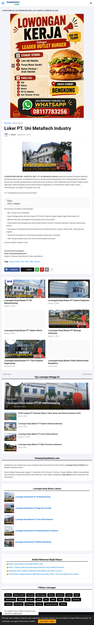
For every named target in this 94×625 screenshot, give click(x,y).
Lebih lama (87, 374)
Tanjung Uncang (51, 604)
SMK (31, 261)
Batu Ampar (41, 595)
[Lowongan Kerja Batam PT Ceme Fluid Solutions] (10, 437)
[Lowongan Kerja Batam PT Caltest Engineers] (69, 289)
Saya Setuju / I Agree (47, 621)
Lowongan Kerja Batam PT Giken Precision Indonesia (40, 444)
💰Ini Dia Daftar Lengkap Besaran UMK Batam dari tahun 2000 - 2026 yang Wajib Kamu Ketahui (42, 574)
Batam (8, 595)
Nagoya (21, 599)
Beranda (7, 123)
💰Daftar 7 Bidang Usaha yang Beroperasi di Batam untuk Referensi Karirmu (35, 567)
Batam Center (17, 123)
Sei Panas (18, 604)
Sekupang (29, 604)
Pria (22, 261)
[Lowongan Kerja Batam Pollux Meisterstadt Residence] (69, 349)
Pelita (39, 599)
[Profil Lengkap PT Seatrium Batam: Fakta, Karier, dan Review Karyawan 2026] (10, 416)
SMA (27, 261)
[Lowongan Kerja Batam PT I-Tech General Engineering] (25, 349)
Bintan (51, 595)
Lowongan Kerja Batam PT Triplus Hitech (23, 330)
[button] (3, 3)
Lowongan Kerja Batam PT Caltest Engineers (69, 300)
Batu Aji (30, 595)
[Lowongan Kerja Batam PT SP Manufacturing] (25, 289)
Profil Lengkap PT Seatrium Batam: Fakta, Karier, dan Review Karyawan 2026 (49, 413)
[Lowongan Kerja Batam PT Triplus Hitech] (25, 319)
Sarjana (8, 604)
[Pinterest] (42, 269)
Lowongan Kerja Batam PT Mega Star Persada (33, 508)
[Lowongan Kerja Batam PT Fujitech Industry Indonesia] (10, 426)
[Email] (47, 269)
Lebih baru (7, 374)
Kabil (76, 595)
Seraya (39, 604)
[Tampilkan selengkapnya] (52, 269)
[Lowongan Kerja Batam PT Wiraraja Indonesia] (69, 319)
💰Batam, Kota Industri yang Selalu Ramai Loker (24, 564)
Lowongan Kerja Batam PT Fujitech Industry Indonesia (40, 424)
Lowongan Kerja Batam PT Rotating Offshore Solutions (36, 531)
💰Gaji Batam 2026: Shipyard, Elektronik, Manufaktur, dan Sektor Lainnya (34, 571)
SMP (67, 599)
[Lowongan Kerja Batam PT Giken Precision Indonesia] (10, 447)
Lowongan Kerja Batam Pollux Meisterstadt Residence (68, 362)
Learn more (17, 613)
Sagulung (76, 599)
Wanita (37, 261)
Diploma (60, 595)
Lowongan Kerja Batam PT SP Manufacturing (33, 403)
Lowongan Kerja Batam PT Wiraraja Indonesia (64, 331)
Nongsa (30, 599)
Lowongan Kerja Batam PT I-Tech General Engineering (23, 362)
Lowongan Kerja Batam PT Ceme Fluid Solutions (38, 434)
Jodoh (69, 595)
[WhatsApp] (37, 269)
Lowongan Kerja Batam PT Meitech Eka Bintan (33, 542)
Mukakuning (10, 599)
